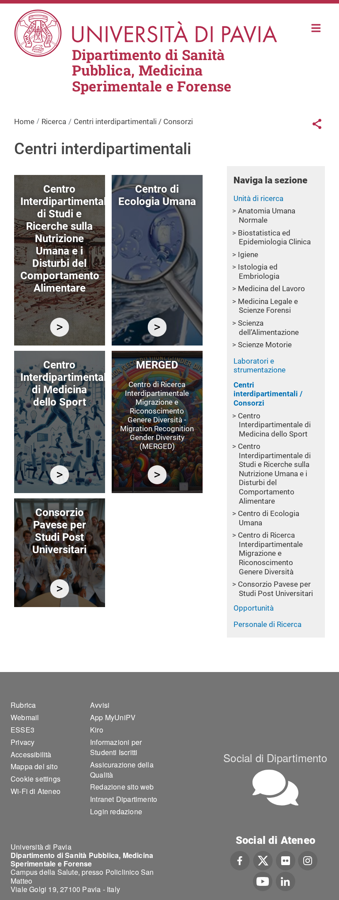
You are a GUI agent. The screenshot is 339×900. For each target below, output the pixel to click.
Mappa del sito (34, 766)
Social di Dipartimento (275, 757)
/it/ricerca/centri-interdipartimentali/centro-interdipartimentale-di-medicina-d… (59, 474)
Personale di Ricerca (267, 624)
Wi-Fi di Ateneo (35, 791)
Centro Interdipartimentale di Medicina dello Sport (274, 424)
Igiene (248, 254)
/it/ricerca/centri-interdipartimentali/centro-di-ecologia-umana (156, 327)
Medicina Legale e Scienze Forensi (268, 306)
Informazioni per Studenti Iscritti (116, 747)
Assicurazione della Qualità (122, 769)
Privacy (22, 742)
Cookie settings (35, 779)
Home (316, 27)
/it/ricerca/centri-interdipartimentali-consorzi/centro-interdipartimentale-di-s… (59, 327)
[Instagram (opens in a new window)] (308, 859)
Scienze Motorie (265, 344)
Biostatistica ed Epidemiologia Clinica (274, 237)
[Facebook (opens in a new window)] (240, 859)
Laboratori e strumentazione (260, 366)
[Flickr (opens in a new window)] (285, 859)
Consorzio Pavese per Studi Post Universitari (275, 589)
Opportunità (254, 608)
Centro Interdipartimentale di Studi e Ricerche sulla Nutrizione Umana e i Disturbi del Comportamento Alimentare (274, 473)
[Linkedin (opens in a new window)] (285, 880)
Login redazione (116, 811)
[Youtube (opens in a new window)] (262, 880)
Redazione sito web (122, 787)
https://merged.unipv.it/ (156, 474)
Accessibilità (31, 754)
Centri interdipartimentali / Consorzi (268, 393)
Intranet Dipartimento (123, 799)
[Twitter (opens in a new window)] (263, 859)
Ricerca (53, 121)
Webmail (25, 717)
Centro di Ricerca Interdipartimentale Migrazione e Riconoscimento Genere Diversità (270, 553)
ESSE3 (22, 730)
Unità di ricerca (258, 198)
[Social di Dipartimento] (275, 787)
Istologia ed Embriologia (258, 271)
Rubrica (23, 705)
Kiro (96, 730)
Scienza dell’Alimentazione (268, 328)
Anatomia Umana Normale (266, 215)
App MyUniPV (113, 717)
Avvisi (99, 705)
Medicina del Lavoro (271, 288)
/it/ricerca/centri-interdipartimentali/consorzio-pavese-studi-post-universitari (59, 588)
